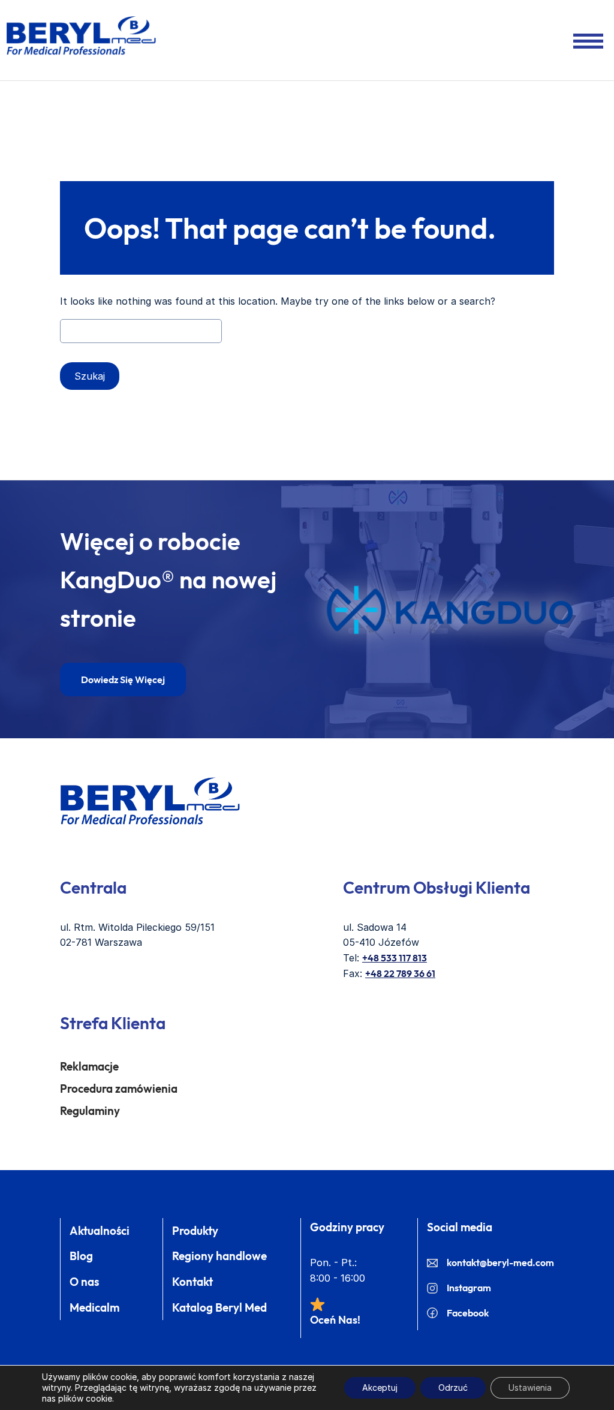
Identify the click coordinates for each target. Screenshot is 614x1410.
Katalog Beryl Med (219, 1307)
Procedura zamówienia (118, 1088)
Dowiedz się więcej (123, 680)
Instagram (469, 1288)
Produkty (195, 1230)
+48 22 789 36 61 (400, 973)
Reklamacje (89, 1066)
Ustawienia (530, 1387)
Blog (81, 1256)
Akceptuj (380, 1387)
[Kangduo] (449, 610)
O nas (84, 1281)
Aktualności (100, 1230)
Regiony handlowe (219, 1256)
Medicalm (94, 1307)
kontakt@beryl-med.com (500, 1262)
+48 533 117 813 (394, 958)
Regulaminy (90, 1111)
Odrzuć (453, 1387)
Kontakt (192, 1281)
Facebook (468, 1313)
